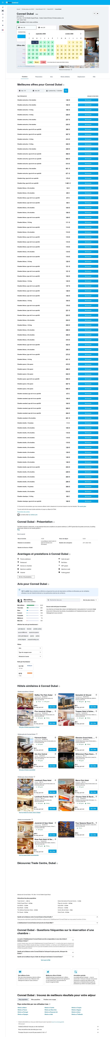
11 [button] (44, 46)
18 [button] (44, 50)
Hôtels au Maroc (22, 1007)
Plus (18, 530)
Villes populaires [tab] (35, 999)
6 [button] (52, 42)
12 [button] (48, 46)
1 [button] (69, 42)
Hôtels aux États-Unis (51, 1010)
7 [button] (29, 46)
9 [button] (73, 46)
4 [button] (44, 42)
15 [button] (33, 50)
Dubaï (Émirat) (39, 9)
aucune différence (22, 632)
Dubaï (48, 9)
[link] (29, 727)
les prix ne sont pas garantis (58, 1022)
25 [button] (44, 54)
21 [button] (29, 54)
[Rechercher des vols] (3, 7)
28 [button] (29, 58)
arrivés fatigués (22, 639)
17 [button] (40, 50)
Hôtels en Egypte (76, 1010)
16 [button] (37, 50)
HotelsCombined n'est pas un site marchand (31, 1026)
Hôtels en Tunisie (49, 1007)
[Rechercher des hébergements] (3, 10)
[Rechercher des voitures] (3, 14)
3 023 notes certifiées (32, 22)
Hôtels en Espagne (23, 1014)
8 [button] (69, 46)
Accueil (18, 9)
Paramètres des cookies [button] (23, 512)
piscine (32, 636)
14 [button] (29, 50)
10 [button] (40, 46)
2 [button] (73, 42)
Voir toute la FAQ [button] (45, 960)
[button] (3, 2)
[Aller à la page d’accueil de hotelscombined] (12, 2)
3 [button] (40, 42)
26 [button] (48, 54)
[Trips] (3, 25)
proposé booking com (33, 639)
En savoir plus (82, 506)
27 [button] (52, 54)
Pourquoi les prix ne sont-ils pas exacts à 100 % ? (32, 1032)
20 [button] (52, 50)
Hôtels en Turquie (76, 1007)
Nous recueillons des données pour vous (30, 1029)
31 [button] (77, 58)
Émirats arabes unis (26, 9)
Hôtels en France (22, 1010)
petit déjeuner (21, 629)
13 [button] (52, 46)
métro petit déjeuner (23, 636)
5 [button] (48, 42)
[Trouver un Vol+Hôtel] (3, 17)
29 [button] (33, 58)
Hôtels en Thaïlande (77, 1014)
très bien (29, 629)
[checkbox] (25, 667)
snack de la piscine (34, 632)
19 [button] (48, 50)
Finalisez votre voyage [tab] (50, 999)
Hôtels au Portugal (23, 1012)
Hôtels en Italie (49, 1014)
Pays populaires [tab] (23, 999)
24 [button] (40, 54)
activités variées (37, 629)
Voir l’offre (52, 707)
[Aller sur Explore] (3, 20)
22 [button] (33, 54)
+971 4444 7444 (21, 20)
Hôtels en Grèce (76, 1012)
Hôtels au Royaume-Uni (51, 1012)
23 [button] (37, 54)
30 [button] (37, 58)
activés (37, 636)
